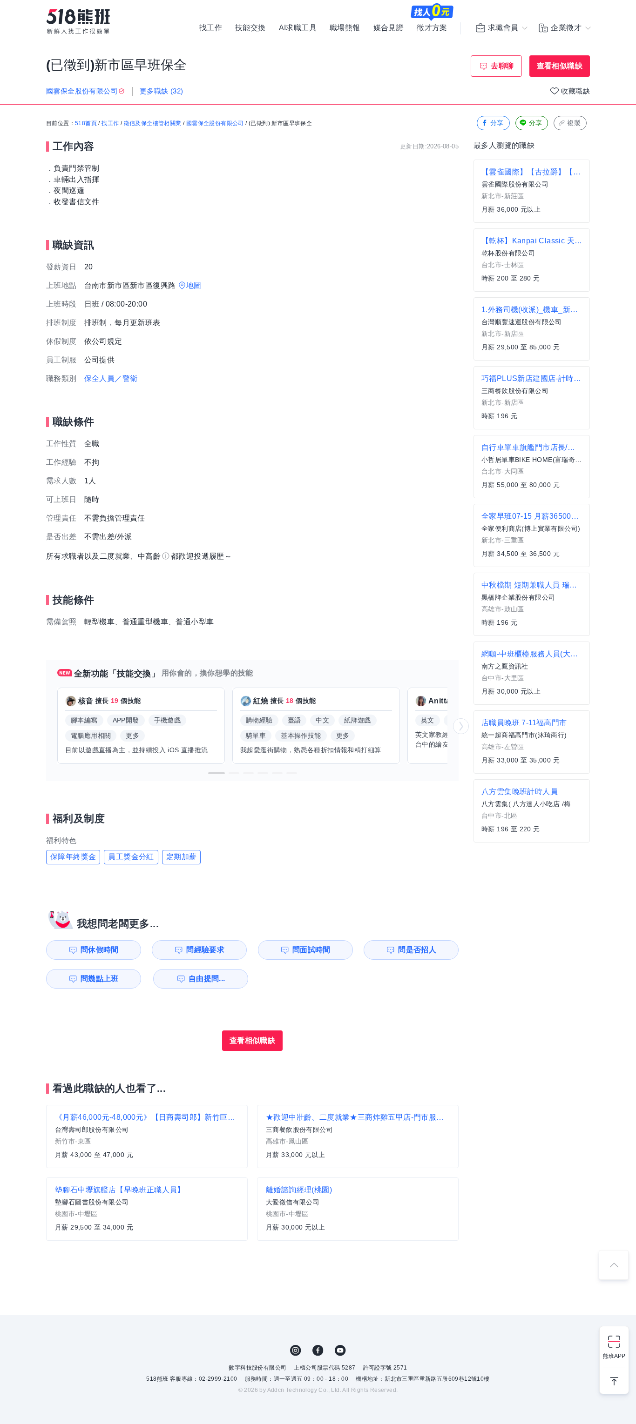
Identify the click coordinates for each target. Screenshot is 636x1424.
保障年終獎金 (73, 857)
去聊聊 (502, 66)
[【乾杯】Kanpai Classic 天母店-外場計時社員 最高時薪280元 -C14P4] (531, 260)
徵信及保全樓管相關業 (153, 123)
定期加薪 (181, 857)
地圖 (194, 285)
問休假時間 (100, 950)
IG (295, 1350)
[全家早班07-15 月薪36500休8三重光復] (531, 535)
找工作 (210, 28)
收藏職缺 (575, 91)
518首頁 (86, 123)
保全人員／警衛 (111, 378)
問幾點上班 (100, 979)
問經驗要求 (205, 950)
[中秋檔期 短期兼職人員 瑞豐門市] (531, 604)
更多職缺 (161, 91)
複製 (574, 123)
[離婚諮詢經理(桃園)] (357, 1209)
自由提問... (207, 979)
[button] (216, 773)
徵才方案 (432, 28)
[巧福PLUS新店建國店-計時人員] (531, 398)
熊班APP (614, 1356)
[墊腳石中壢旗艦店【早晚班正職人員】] (147, 1209)
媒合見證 (388, 28)
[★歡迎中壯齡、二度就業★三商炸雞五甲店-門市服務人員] (357, 1136)
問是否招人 (417, 950)
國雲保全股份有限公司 (215, 123)
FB (318, 1350)
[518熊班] (78, 21)
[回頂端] (613, 1265)
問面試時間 (311, 950)
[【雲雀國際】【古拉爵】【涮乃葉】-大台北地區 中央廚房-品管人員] (531, 191)
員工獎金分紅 (131, 857)
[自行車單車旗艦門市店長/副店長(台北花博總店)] (531, 466)
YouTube (340, 1350)
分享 (497, 123)
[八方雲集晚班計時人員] (531, 811)
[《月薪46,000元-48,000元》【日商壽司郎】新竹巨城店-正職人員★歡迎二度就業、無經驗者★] (147, 1136)
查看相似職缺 (559, 66)
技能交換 (250, 28)
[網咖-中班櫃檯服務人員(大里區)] (531, 673)
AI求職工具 (298, 28)
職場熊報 (345, 28)
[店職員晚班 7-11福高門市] (531, 742)
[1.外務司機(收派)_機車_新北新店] (531, 329)
